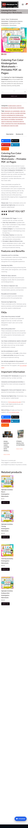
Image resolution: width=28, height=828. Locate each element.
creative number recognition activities (12, 117)
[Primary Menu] (22, 4)
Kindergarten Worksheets (16, 107)
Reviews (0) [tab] (19, 134)
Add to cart (14, 96)
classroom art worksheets (12, 111)
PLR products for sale (14, 402)
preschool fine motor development (15, 123)
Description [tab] (10, 134)
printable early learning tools (9, 125)
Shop (7, 19)
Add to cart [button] (5, 502)
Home (3, 19)
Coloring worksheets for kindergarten (12, 115)
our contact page (14, 412)
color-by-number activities (17, 113)
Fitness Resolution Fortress (20, 443)
